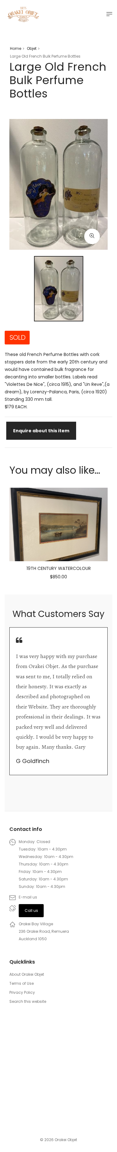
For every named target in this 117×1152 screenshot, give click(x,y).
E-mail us (28, 897)
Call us (31, 910)
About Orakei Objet (26, 974)
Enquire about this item (41, 431)
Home (15, 48)
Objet (32, 48)
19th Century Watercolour (59, 568)
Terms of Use (21, 983)
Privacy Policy (22, 992)
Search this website (27, 1001)
